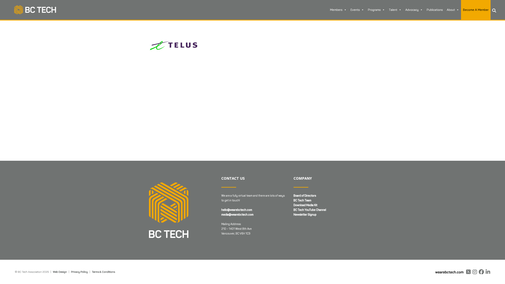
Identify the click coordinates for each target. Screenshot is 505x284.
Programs (374, 10)
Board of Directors (305, 195)
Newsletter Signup (305, 214)
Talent (393, 10)
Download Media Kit (305, 205)
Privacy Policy (79, 271)
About (451, 10)
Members (336, 10)
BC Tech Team (302, 200)
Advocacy (412, 10)
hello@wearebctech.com (236, 210)
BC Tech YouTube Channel (310, 210)
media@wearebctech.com (237, 214)
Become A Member (476, 10)
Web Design (60, 271)
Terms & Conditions (103, 271)
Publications (435, 10)
